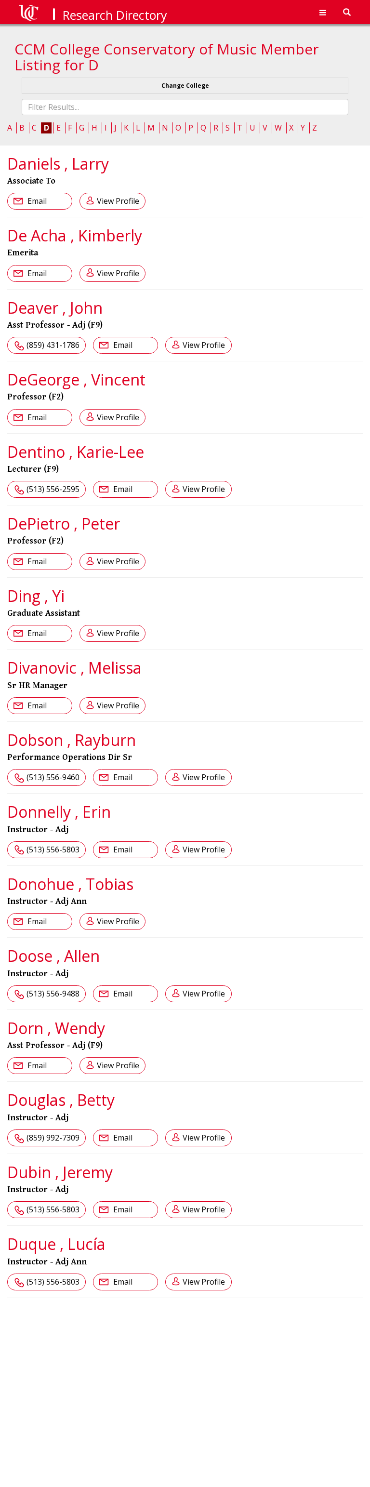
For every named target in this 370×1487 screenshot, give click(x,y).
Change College (185, 85)
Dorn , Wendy (56, 1028)
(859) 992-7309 (52, 1137)
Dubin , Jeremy (60, 1172)
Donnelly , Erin (59, 811)
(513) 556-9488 (52, 993)
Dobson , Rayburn (71, 740)
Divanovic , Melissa (74, 667)
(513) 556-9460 (52, 777)
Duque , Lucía (56, 1244)
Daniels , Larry (58, 163)
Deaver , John (55, 307)
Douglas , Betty (61, 1099)
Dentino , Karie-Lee (75, 451)
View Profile (118, 201)
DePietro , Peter (63, 523)
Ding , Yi (36, 595)
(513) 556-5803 (52, 849)
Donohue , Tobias (70, 884)
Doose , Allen (53, 955)
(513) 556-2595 (52, 489)
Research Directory (115, 15)
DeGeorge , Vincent (76, 379)
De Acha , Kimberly (74, 235)
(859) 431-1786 (52, 345)
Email (36, 201)
